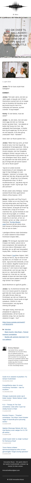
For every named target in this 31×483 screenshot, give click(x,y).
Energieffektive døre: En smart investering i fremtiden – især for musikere (13, 387)
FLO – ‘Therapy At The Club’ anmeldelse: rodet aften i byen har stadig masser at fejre (13, 407)
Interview (8, 329)
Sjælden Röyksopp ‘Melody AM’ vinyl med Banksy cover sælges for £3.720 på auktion (14, 430)
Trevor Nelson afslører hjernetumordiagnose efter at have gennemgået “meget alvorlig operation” (15, 449)
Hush (14, 255)
